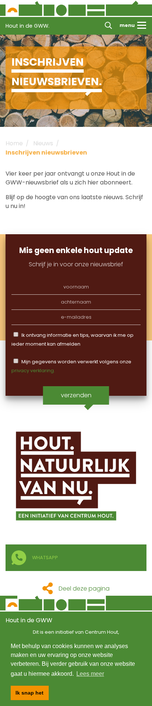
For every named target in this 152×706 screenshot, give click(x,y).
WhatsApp (45, 557)
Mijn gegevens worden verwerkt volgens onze (71, 366)
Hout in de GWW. (27, 26)
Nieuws (43, 143)
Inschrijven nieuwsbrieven (46, 152)
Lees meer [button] (90, 674)
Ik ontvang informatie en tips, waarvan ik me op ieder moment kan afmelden (72, 339)
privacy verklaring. (33, 370)
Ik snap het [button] (29, 693)
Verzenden (76, 395)
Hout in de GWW (29, 620)
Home (14, 143)
